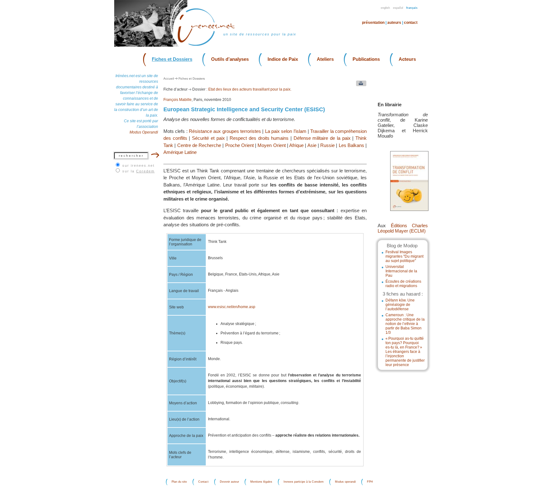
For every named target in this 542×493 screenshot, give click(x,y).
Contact (410, 22)
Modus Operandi (144, 132)
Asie (311, 145)
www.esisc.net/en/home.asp (231, 307)
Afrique (296, 145)
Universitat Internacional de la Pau (401, 271)
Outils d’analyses (230, 59)
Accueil (168, 78)
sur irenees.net (138, 165)
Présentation (373, 22)
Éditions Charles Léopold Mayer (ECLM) (403, 228)
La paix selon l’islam (285, 131)
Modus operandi (345, 482)
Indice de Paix (283, 59)
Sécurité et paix (208, 138)
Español (398, 7)
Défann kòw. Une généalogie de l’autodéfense (400, 304)
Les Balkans (351, 145)
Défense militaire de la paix (322, 138)
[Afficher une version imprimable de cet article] (360, 84)
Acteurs (407, 59)
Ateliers (325, 59)
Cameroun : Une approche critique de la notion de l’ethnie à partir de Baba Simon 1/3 (405, 324)
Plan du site (179, 482)
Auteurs (394, 22)
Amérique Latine (180, 152)
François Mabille (177, 99)
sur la (138, 171)
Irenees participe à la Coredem (304, 482)
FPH (370, 482)
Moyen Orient (271, 145)
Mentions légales (261, 482)
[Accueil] (210, 45)
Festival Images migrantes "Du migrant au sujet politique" (404, 256)
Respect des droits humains (259, 138)
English (385, 7)
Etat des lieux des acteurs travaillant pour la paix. (249, 89)
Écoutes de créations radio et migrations (403, 283)
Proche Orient (239, 145)
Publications (366, 59)
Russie (327, 145)
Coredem (145, 171)
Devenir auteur (229, 482)
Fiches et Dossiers (172, 59)
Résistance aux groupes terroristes (225, 131)
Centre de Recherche (199, 145)
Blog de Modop (402, 245)
